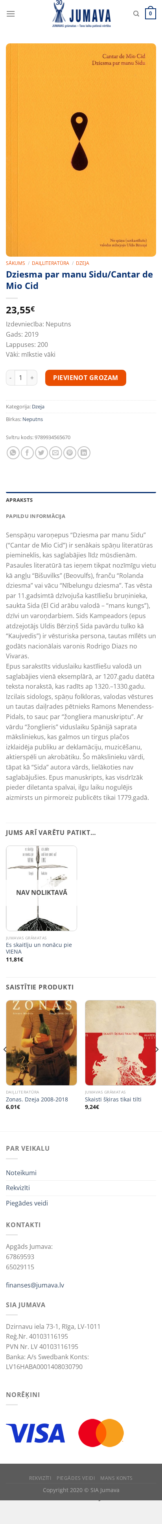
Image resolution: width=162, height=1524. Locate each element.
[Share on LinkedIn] (83, 452)
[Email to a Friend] (55, 452)
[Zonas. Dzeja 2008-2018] (41, 1043)
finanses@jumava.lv (35, 1285)
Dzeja (82, 263)
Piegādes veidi (27, 1203)
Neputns (32, 419)
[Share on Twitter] (41, 452)
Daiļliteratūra (50, 263)
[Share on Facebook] (27, 452)
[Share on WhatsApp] (13, 452)
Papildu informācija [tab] (35, 516)
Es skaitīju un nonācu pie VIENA (39, 948)
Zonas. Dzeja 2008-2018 (37, 1099)
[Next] (156, 1065)
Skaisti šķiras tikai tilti (113, 1099)
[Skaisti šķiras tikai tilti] (120, 1043)
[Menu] (10, 13)
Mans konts (116, 1478)
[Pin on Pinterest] (69, 452)
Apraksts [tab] (19, 499)
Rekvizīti (18, 1187)
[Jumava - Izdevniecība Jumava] (81, 14)
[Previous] (5, 1065)
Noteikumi (21, 1172)
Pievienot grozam (85, 377)
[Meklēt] (136, 13)
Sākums (15, 263)
